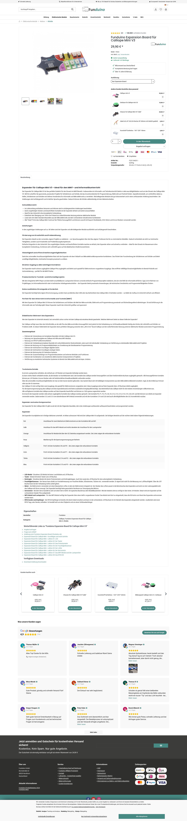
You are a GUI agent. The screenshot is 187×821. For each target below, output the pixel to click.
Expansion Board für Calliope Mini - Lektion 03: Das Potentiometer (46, 543)
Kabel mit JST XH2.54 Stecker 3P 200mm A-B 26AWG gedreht (139, 121)
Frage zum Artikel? (30, 532)
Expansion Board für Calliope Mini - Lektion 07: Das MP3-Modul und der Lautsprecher (52, 553)
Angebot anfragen (143, 146)
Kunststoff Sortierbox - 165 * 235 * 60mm (132, 130)
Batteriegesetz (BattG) (104, 776)
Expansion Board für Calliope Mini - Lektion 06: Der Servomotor (45, 550)
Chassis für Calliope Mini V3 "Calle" (130, 112)
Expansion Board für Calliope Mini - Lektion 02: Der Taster (43, 541)
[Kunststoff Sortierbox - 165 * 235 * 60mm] (111, 585)
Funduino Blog (24, 789)
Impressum (101, 771)
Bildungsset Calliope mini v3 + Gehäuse (148, 595)
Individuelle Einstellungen (46, 816)
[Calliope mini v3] (38, 585)
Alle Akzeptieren (141, 816)
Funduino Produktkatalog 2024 (29, 788)
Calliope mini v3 (125, 93)
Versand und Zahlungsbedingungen (109, 778)
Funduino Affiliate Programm (68, 771)
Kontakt (61, 773)
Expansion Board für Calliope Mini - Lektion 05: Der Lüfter (43, 548)
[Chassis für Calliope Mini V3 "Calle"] (74, 585)
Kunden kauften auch (28, 572)
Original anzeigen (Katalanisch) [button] (37, 657)
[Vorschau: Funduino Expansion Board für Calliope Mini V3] (25, 101)
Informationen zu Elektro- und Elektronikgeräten (113, 781)
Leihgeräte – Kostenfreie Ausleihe (70, 776)
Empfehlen (132, 156)
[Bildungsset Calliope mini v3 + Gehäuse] (148, 585)
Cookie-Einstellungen (66, 784)
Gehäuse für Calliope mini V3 (129, 102)
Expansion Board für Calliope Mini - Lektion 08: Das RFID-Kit (44, 555)
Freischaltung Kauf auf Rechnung (70, 768)
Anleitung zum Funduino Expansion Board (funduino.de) (43, 534)
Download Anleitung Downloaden (35, 562)
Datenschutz (101, 773)
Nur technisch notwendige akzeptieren (94, 816)
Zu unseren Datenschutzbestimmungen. (83, 807)
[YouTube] (93, 799)
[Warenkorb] (166, 9)
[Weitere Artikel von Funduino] (158, 46)
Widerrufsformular (65, 781)
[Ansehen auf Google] (22, 645)
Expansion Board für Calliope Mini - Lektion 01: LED (41, 539)
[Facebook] (88, 799)
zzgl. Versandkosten (123, 54)
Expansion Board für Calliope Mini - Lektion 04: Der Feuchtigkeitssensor (47, 546)
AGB (98, 768)
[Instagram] (99, 799)
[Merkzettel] (161, 9)
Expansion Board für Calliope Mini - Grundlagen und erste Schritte (46, 536)
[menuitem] (166, 9)
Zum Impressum (100, 807)
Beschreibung (25, 177)
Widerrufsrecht (64, 778)
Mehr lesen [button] (133, 661)
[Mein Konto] (155, 9)
